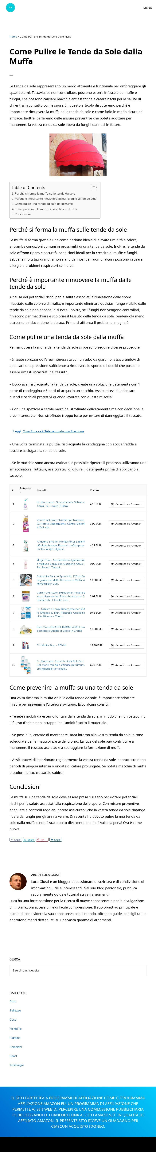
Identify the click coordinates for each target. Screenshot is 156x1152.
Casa (13, 1019)
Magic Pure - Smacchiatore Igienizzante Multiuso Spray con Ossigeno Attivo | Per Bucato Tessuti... (60, 563)
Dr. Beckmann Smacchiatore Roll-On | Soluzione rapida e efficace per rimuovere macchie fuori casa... (61, 665)
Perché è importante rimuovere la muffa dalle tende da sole (55, 198)
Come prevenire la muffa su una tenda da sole (46, 209)
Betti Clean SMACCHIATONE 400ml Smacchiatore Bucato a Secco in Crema (61, 629)
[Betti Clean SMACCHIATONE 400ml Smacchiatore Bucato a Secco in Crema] (26, 629)
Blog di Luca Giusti (16, 7)
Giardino (15, 1038)
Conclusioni (23, 214)
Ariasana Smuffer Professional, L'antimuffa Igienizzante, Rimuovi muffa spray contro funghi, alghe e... (61, 545)
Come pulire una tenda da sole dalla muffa (44, 204)
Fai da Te (16, 1028)
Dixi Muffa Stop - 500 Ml (51, 645)
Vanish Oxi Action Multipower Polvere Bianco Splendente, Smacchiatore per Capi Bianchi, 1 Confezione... (61, 596)
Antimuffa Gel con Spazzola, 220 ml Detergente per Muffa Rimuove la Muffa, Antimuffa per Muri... (61, 580)
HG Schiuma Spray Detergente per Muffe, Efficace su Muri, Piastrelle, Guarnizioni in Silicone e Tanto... (61, 612)
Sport (13, 1056)
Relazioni (16, 1047)
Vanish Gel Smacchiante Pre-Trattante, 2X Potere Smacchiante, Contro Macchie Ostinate (61, 523)
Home (13, 36)
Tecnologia (17, 1065)
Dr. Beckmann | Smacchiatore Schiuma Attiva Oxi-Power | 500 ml (61, 504)
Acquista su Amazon (128, 504)
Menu (147, 7)
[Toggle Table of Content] (92, 187)
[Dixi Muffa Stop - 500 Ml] (26, 645)
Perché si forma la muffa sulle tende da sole (45, 193)
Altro (13, 1001)
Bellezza (15, 1010)
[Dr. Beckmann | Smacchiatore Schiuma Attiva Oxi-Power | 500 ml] (26, 504)
